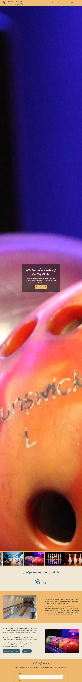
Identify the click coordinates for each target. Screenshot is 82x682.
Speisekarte (27, 651)
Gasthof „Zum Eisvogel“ (15, 1)
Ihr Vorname (21, 673)
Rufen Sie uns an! (41, 287)
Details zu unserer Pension (11, 651)
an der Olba (19, 4)
